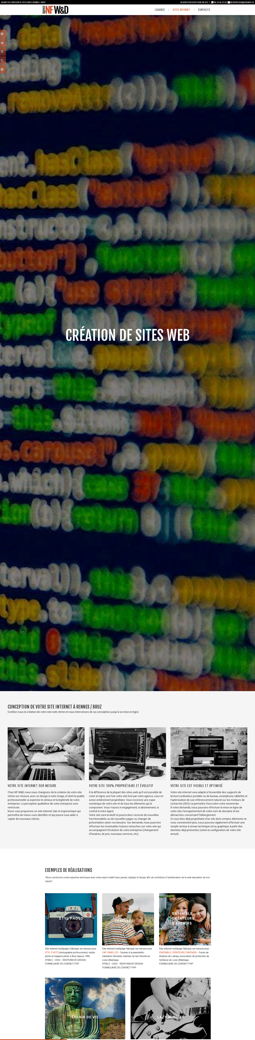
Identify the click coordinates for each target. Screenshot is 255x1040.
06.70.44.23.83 (220, 2)
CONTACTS (204, 10)
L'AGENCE (160, 10)
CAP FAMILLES (110, 952)
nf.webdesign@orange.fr (242, 2)
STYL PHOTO (52, 952)
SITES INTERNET (181, 10)
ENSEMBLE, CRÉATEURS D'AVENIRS (178, 952)
